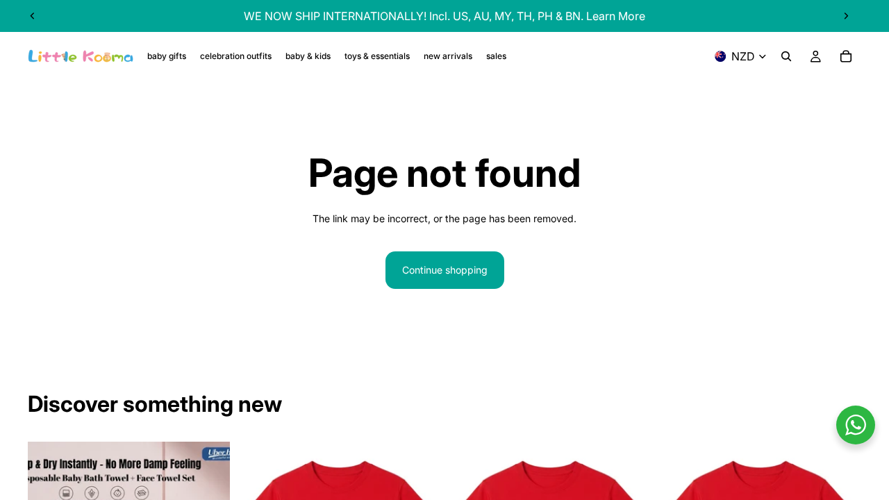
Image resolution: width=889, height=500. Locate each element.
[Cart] (846, 56)
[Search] (786, 56)
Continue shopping (445, 270)
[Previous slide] (32, 16)
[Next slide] (846, 16)
